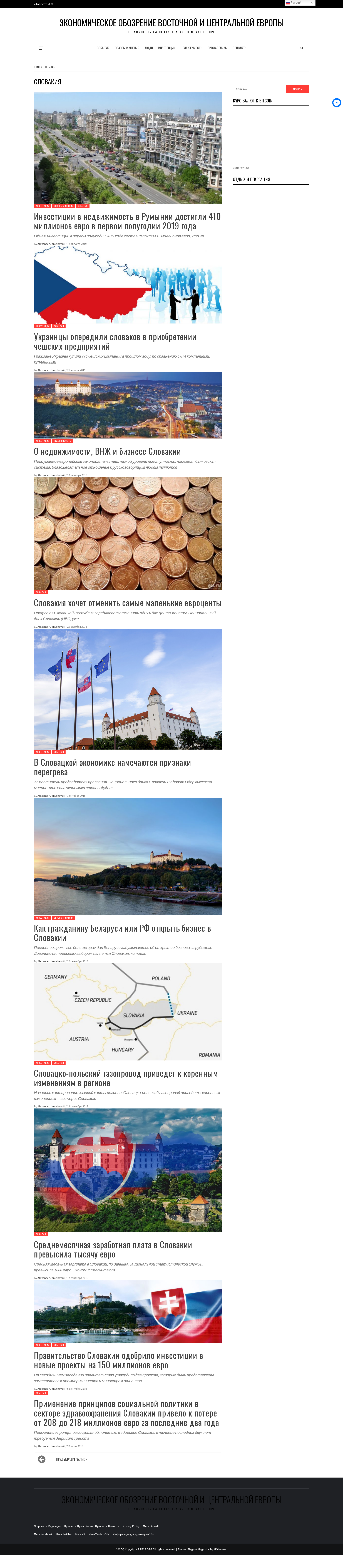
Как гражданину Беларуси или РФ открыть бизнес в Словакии (122, 932)
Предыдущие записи (72, 1459)
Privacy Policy (131, 1526)
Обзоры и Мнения (127, 48)
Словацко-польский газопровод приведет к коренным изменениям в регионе (126, 1078)
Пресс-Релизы (217, 48)
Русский (295, 2)
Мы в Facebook (43, 1534)
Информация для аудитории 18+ (133, 1534)
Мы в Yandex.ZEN (99, 1534)
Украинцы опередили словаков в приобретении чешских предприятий (115, 341)
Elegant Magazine (198, 1549)
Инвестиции (166, 48)
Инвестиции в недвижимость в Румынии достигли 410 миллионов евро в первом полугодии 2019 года (127, 221)
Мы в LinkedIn (151, 1526)
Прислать (239, 48)
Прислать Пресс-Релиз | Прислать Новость (91, 1526)
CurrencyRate (241, 167)
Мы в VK (80, 1534)
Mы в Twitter (64, 1534)
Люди (149, 48)
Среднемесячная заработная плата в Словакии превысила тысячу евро (113, 1249)
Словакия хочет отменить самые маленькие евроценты (128, 602)
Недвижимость (191, 48)
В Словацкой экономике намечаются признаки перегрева (112, 767)
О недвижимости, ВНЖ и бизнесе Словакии (107, 451)
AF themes (220, 1549)
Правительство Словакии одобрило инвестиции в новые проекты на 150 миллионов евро (118, 1360)
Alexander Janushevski (52, 244)
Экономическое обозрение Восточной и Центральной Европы (171, 22)
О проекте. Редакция (47, 1526)
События (103, 48)
